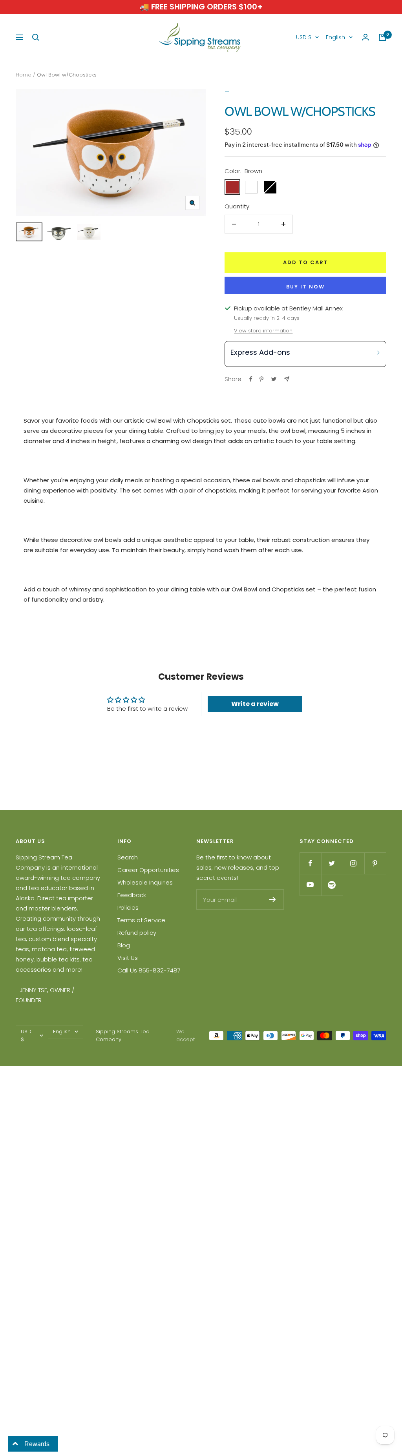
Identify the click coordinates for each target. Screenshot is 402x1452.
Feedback (131, 895)
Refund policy (136, 932)
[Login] (365, 37)
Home (23, 74)
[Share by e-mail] (286, 378)
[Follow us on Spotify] (332, 885)
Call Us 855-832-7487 (149, 970)
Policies (128, 907)
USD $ (303, 37)
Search (127, 857)
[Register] (272, 899)
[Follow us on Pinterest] (375, 863)
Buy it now (305, 286)
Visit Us (127, 958)
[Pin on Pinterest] (261, 379)
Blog (123, 945)
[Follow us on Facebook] (310, 863)
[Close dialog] (384, 620)
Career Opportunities (148, 870)
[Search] (35, 37)
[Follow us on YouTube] (310, 885)
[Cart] (382, 37)
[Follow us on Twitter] (332, 863)
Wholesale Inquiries (145, 882)
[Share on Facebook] (250, 379)
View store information (263, 330)
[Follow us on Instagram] (353, 863)
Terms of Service (141, 920)
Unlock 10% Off (316, 789)
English (335, 37)
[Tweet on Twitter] (273, 379)
